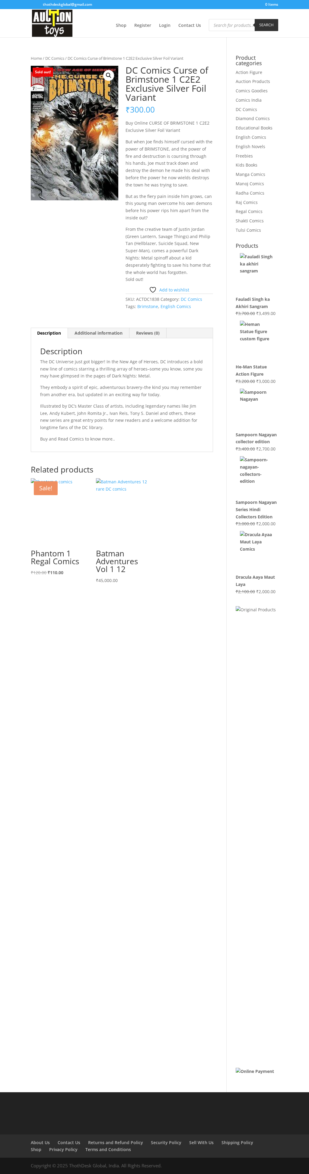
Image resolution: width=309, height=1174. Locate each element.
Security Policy (166, 1142)
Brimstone (147, 306)
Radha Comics (250, 193)
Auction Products (253, 81)
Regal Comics (249, 211)
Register (142, 25)
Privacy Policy (63, 1149)
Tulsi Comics (248, 230)
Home (36, 58)
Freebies (244, 156)
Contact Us (189, 25)
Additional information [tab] (99, 333)
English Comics (176, 306)
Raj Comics (247, 202)
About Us (40, 1142)
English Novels (250, 146)
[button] (108, 75)
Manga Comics (250, 174)
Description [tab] (49, 333)
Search (266, 24)
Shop (121, 25)
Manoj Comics (250, 183)
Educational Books (254, 128)
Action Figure (249, 72)
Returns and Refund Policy (115, 1142)
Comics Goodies (252, 91)
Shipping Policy (237, 1142)
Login (164, 25)
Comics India (249, 100)
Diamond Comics (253, 118)
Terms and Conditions (108, 1149)
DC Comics (54, 58)
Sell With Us (201, 1142)
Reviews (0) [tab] (148, 333)
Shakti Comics (250, 221)
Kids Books (246, 165)
